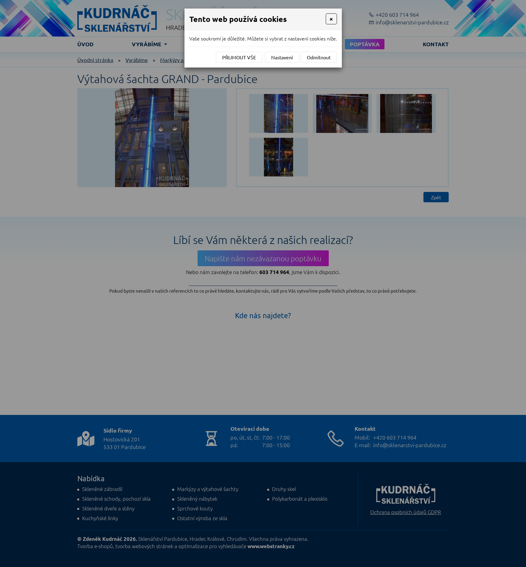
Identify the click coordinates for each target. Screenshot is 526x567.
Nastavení (282, 57)
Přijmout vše (239, 57)
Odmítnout (319, 57)
